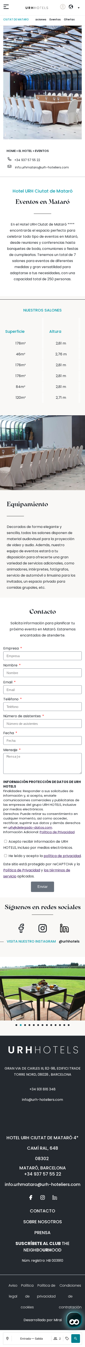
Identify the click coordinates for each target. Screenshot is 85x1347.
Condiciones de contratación (70, 1296)
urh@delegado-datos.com (30, 827)
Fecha (9, 732)
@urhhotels (69, 941)
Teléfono (11, 699)
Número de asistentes (22, 716)
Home (11, 151)
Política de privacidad (46, 1291)
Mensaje (10, 749)
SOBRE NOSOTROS (42, 1222)
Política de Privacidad (57, 832)
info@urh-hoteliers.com (42, 1099)
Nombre (10, 665)
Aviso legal (12, 1291)
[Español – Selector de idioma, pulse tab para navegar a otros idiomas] (77, 8)
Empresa (11, 648)
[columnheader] (61, 328)
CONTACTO (42, 1211)
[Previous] (33, 19)
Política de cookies (27, 1296)
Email (8, 682)
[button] (75, 1338)
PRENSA (42, 1233)
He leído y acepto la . (45, 855)
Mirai (58, 1319)
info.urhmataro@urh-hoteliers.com (42, 167)
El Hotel (25, 151)
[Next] (76, 19)
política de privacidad (62, 855)
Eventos (55, 19)
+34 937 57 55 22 (27, 160)
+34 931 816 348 (42, 1089)
